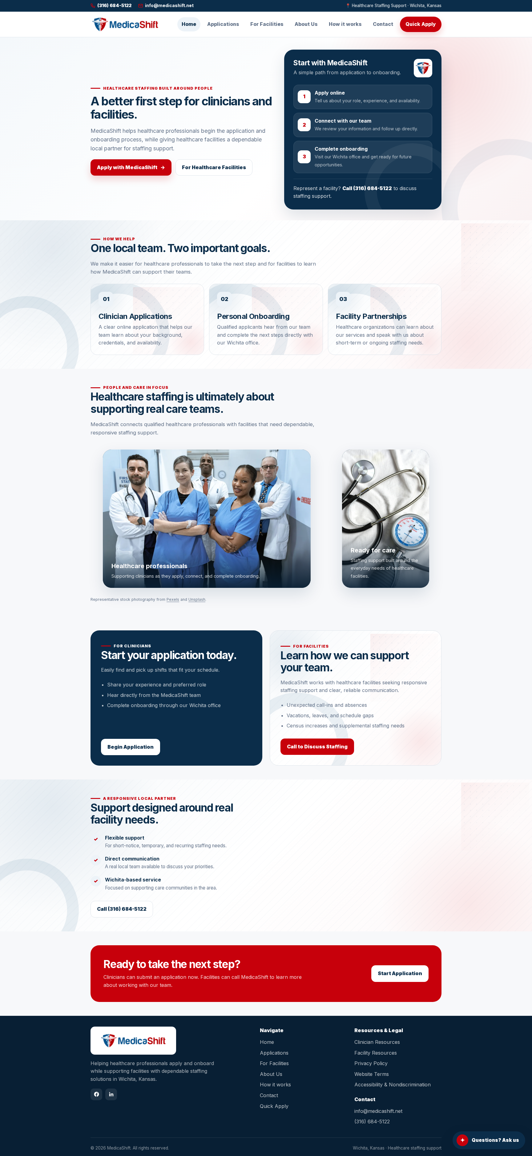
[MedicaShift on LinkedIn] (111, 1094)
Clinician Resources (377, 1042)
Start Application (400, 973)
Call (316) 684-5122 (367, 188)
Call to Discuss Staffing (317, 746)
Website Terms (371, 1074)
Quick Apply (420, 24)
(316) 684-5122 (372, 1121)
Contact (383, 24)
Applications (223, 24)
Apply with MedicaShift (131, 167)
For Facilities (267, 24)
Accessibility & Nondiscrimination (392, 1084)
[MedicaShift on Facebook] (96, 1094)
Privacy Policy (371, 1063)
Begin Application (130, 747)
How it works (345, 24)
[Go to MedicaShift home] (125, 24)
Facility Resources (375, 1053)
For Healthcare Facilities (214, 167)
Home (189, 24)
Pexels (173, 599)
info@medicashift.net (378, 1111)
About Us (306, 24)
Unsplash (196, 599)
